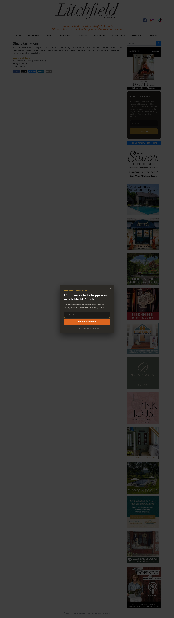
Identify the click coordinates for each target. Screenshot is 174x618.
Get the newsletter (87, 321)
